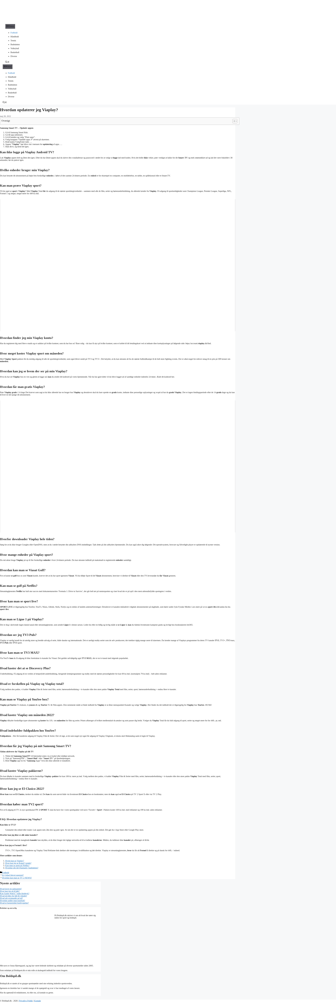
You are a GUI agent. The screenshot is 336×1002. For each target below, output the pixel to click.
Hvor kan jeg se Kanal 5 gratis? (18, 863)
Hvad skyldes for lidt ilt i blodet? (13, 896)
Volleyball (14, 48)
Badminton (15, 44)
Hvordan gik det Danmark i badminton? (21, 868)
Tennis (13, 40)
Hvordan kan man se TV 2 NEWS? (17, 878)
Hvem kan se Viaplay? (14, 861)
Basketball (14, 52)
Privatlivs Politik (26, 1001)
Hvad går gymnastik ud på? (11, 898)
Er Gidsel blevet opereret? (13, 875)
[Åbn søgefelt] (7, 62)
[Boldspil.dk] (17, 23)
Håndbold (14, 36)
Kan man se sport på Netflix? (17, 865)
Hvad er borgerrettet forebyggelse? (14, 903)
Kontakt (37, 1001)
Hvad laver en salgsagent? (11, 889)
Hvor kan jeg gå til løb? (10, 891)
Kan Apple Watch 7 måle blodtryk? (14, 893)
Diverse (13, 56)
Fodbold (13, 33)
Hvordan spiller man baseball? (12, 900)
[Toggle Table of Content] (233, 121)
